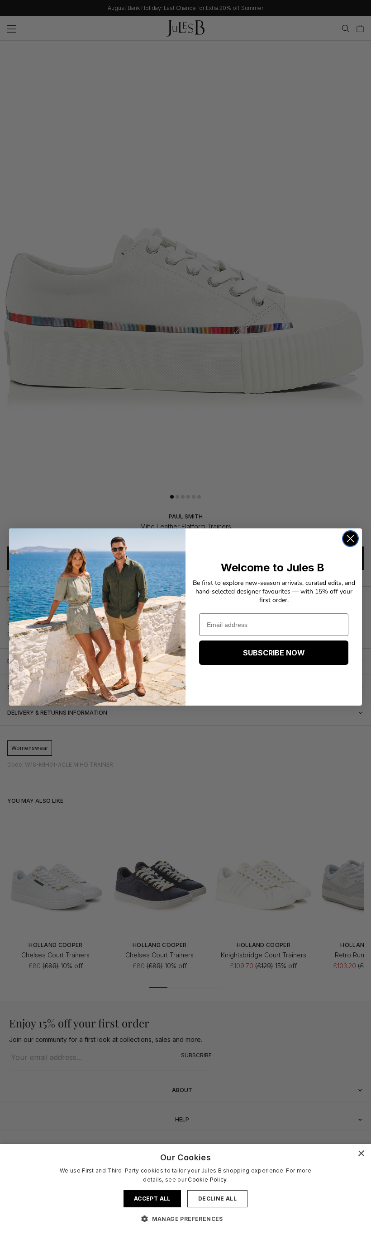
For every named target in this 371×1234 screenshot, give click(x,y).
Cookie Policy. (208, 1179)
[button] (185, 1218)
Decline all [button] (217, 1198)
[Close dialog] (350, 538)
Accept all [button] (152, 1198)
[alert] (185, 1189)
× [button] (360, 1153)
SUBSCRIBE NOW (274, 652)
